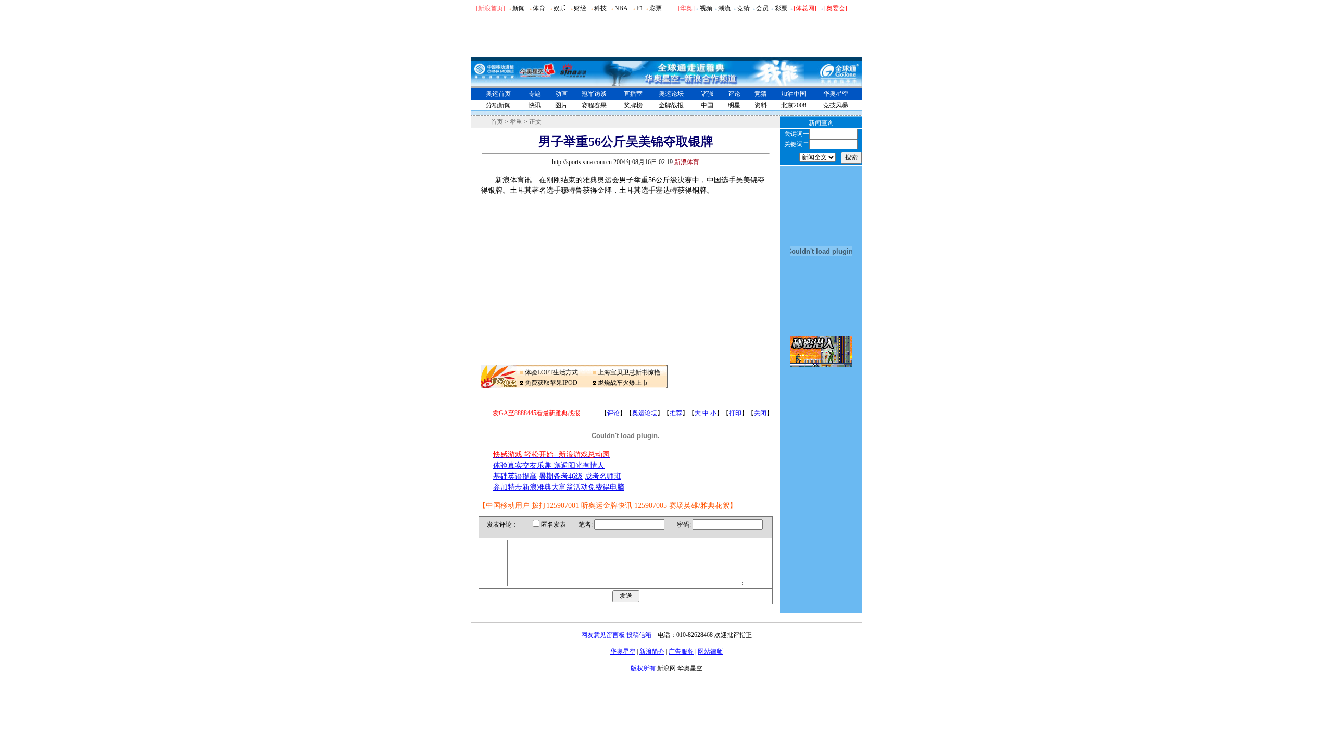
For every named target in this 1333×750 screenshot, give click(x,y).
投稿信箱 (638, 635)
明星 (734, 105)
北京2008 (793, 105)
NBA (621, 8)
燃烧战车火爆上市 (623, 382)
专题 (535, 93)
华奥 (686, 8)
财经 (580, 8)
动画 (561, 93)
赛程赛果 (594, 105)
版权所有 (643, 668)
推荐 (676, 413)
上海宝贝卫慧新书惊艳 (629, 372)
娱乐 (560, 8)
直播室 (633, 93)
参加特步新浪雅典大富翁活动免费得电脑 (558, 487)
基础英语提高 (515, 476)
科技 (600, 8)
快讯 (535, 105)
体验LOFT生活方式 (551, 372)
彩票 (655, 8)
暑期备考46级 (561, 476)
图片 (561, 105)
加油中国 (793, 93)
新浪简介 (651, 651)
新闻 (518, 8)
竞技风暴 (835, 105)
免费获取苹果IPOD (551, 382)
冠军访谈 (594, 93)
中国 (707, 105)
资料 (760, 105)
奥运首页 (498, 93)
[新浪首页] (490, 8)
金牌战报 (671, 105)
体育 (539, 8)
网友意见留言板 (603, 635)
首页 (497, 122)
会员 (762, 8)
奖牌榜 (633, 105)
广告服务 (681, 651)
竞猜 (743, 8)
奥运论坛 (671, 93)
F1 (639, 8)
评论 (734, 93)
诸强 (707, 93)
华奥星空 (835, 93)
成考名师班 (603, 476)
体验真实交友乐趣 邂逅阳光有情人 (549, 465)
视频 (706, 8)
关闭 (760, 413)
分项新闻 (498, 105)
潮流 (724, 8)
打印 (735, 413)
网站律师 (710, 651)
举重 (516, 122)
